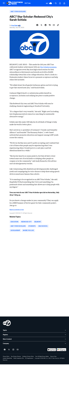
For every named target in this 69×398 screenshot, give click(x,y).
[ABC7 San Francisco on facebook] (4, 349)
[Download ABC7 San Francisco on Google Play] (61, 349)
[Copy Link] (57, 25)
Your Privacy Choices (16, 356)
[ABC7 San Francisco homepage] (14, 3)
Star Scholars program (48, 67)
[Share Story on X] (41, 25)
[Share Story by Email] (53, 25)
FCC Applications (29, 358)
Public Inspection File (18, 358)
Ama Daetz (14, 25)
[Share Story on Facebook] (37, 25)
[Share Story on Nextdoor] (49, 25)
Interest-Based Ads (7, 358)
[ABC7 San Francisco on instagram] (13, 349)
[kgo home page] (7, 323)
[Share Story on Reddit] (45, 25)
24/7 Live (28, 3)
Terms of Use (53, 356)
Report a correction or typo (17, 209)
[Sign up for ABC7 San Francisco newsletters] (17, 349)
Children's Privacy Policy (28, 356)
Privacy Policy (6, 356)
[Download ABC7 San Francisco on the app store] (51, 349)
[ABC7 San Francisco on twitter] (9, 349)
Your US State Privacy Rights (42, 356)
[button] (4, 3)
